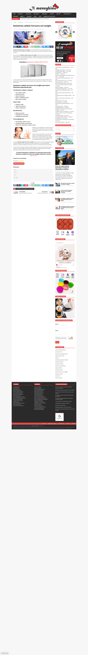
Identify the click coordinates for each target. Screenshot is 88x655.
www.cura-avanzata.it (17, 404)
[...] (61, 179)
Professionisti (67, 13)
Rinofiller (57, 74)
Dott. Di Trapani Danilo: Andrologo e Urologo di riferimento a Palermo (62, 167)
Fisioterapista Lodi (59, 369)
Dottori (58, 13)
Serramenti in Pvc (58, 351)
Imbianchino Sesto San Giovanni (40, 403)
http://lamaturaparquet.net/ (18, 391)
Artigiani (20, 13)
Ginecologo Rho (58, 72)
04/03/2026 (63, 185)
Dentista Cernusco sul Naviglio (61, 371)
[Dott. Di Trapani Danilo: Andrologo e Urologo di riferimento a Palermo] (65, 157)
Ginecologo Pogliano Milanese (61, 116)
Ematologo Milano (16, 386)
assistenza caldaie (33, 62)
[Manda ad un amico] (29, 47)
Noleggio (29, 16)
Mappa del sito (61, 423)
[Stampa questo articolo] (33, 47)
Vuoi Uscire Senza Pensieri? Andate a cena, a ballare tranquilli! (66, 191)
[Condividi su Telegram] (44, 47)
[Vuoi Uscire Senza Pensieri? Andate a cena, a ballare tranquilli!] (57, 191)
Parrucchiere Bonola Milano (60, 83)
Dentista (57, 357)
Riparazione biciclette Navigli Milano (62, 103)
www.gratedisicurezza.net (38, 391)
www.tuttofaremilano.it (38, 394)
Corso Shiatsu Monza (17, 395)
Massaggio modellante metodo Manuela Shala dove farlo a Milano (67, 199)
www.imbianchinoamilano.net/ (39, 396)
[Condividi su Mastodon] (41, 47)
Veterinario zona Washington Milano (62, 90)
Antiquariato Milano (59, 361)
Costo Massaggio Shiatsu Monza (19, 396)
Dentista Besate (58, 100)
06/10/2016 (17, 29)
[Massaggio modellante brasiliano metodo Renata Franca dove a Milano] (57, 208)
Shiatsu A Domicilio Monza (18, 399)
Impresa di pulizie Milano (60, 365)
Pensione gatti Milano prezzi (61, 80)
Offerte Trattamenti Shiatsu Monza (19, 398)
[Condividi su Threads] (52, 47)
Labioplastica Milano (38, 388)
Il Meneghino (23, 29)
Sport (35, 16)
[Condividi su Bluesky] (48, 47)
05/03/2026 (58, 171)
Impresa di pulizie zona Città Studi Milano (63, 112)
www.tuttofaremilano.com (39, 395)
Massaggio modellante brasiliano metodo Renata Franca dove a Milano (68, 207)
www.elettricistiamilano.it (38, 390)
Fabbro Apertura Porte (59, 355)
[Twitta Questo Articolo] (18, 47)
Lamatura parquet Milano (60, 349)
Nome (57, 324)
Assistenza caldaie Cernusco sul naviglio (24, 188)
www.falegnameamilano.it (38, 393)
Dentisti (52, 13)
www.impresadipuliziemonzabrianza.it (41, 399)
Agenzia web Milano (35, 425)
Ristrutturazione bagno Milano (61, 353)
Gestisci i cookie (5, 653)
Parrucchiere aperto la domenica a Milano (63, 84)
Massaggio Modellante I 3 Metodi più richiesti (63, 407)
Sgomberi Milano (58, 367)
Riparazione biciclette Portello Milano (62, 92)
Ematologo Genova (16, 389)
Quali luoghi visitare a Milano (60, 405)
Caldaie (32, 29)
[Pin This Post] (26, 47)
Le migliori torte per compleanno (61, 111)
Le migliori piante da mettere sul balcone (62, 403)
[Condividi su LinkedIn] (22, 47)
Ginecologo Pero (58, 118)
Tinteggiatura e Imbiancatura (39, 401)
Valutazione (15, 160)
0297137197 (43, 62)
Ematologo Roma (16, 388)
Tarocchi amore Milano (59, 122)
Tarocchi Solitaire (58, 377)
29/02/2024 (63, 210)
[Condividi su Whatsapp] (37, 47)
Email (57, 330)
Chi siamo (44, 423)
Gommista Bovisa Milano (60, 71)
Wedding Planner (16, 401)
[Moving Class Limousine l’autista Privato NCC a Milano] (57, 184)
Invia (32, 183)
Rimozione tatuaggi (59, 87)
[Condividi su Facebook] (15, 47)
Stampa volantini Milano (17, 390)
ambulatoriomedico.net (38, 405)
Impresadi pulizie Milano (38, 400)
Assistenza (36, 13)
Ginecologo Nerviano (59, 107)
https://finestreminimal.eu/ (39, 409)
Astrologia (28, 13)
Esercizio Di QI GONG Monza (18, 394)
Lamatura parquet (59, 373)
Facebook (73, 423)
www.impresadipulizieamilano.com (40, 398)
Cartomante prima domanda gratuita (62, 78)
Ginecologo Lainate (59, 106)
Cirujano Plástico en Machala (18, 405)
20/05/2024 (63, 193)
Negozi (21, 16)
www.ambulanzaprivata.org (39, 408)
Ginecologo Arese (58, 102)
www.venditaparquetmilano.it (39, 389)
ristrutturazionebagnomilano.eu (40, 406)
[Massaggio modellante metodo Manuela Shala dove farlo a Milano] (57, 200)
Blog (40, 16)
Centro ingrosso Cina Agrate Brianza (62, 67)
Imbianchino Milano (59, 363)
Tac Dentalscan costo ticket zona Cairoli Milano (64, 119)
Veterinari (15, 16)
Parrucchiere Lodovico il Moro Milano (62, 98)
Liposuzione (57, 375)
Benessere (44, 13)
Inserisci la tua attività (49, 16)
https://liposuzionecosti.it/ (18, 393)
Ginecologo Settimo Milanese (61, 88)
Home (14, 13)
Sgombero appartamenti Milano (61, 359)
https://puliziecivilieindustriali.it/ (19, 403)
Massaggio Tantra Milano (60, 70)
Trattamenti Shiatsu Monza (18, 400)
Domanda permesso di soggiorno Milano (63, 95)
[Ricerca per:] (69, 18)
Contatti (67, 423)
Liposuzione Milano (37, 386)
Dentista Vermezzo (59, 82)
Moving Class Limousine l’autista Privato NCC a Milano (67, 184)
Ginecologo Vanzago (59, 115)
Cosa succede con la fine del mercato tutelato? (63, 401)
